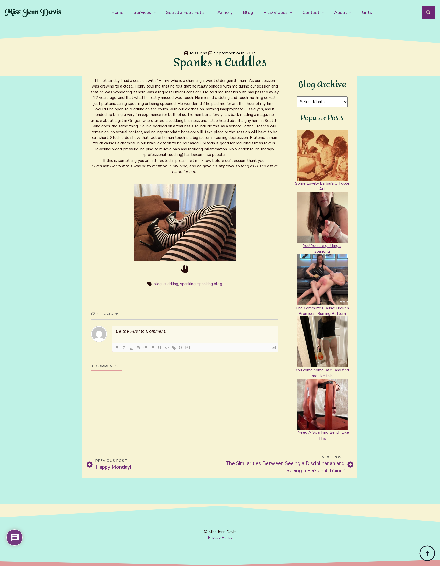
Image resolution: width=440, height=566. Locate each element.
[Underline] (131, 348)
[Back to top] (427, 553)
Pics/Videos (275, 12)
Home (117, 12)
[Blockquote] (159, 348)
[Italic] (124, 348)
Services (142, 12)
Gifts (367, 12)
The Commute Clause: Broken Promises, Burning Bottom (322, 310)
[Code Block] (166, 348)
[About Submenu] (352, 12)
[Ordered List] (145, 348)
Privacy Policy (220, 537)
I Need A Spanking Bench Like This (322, 435)
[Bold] (116, 348)
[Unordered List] (152, 348)
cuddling (170, 284)
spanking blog (209, 284)
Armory (225, 12)
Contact (310, 12)
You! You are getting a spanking (322, 248)
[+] (187, 347)
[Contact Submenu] (324, 12)
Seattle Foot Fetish (186, 12)
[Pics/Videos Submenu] (292, 12)
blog (158, 284)
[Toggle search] (428, 12)
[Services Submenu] (156, 12)
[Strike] (138, 348)
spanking (188, 284)
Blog (248, 12)
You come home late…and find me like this (322, 373)
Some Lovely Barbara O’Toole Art (322, 186)
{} (180, 347)
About (340, 12)
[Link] (173, 348)
